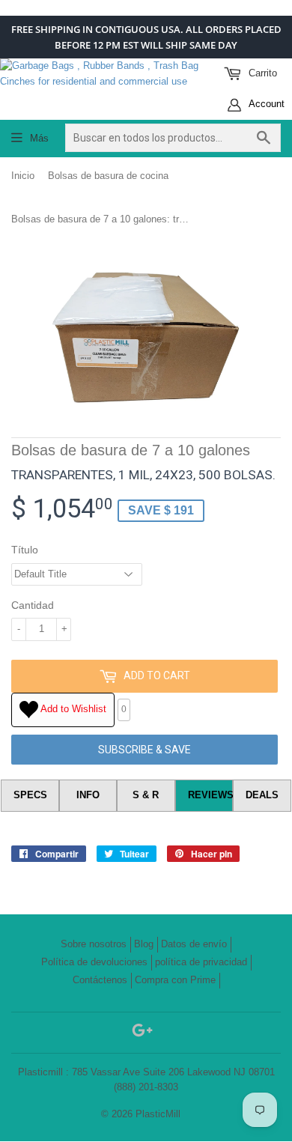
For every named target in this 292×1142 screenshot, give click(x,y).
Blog (143, 944)
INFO (88, 795)
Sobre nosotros (94, 944)
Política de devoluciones (94, 962)
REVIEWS (211, 795)
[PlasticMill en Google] (142, 1033)
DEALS (262, 795)
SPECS (30, 795)
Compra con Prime (175, 979)
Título (24, 550)
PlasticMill (158, 1114)
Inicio (22, 175)
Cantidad (32, 605)
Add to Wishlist (72, 708)
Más (39, 138)
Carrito (261, 73)
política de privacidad (201, 962)
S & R (146, 795)
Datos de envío (194, 944)
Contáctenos (100, 979)
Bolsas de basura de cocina (108, 175)
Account (265, 103)
